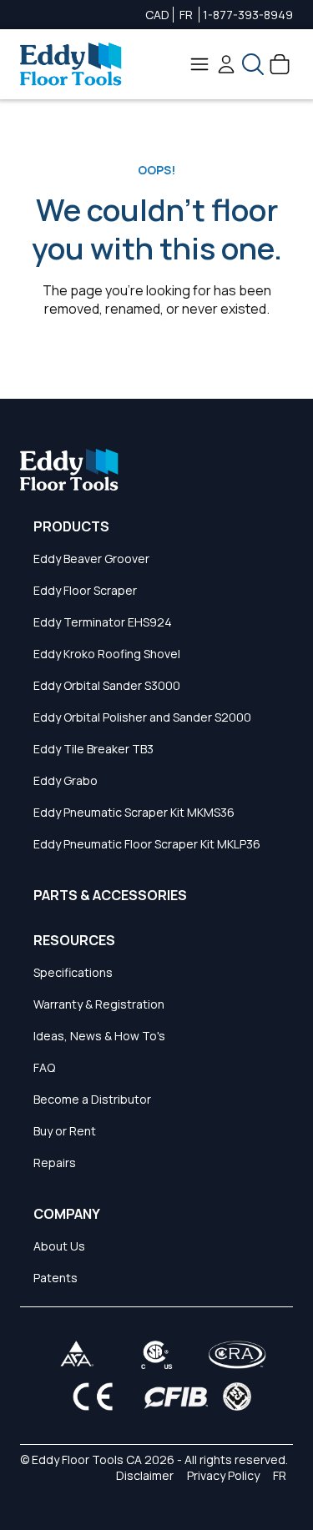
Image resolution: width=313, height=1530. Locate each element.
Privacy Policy (223, 1475)
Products (71, 526)
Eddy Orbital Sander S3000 (106, 685)
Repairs (54, 1162)
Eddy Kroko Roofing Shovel (106, 654)
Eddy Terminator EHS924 (102, 622)
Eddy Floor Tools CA (87, 1459)
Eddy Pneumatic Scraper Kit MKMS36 (134, 812)
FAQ (44, 1067)
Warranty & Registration (98, 1004)
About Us (59, 1246)
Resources (74, 940)
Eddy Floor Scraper (85, 590)
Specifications (73, 972)
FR (186, 15)
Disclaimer (145, 1475)
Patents (55, 1278)
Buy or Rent (64, 1131)
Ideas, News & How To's (99, 1036)
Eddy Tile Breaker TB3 (93, 749)
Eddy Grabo (65, 780)
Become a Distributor (92, 1099)
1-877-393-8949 (248, 15)
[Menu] (199, 64)
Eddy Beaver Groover (91, 558)
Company (66, 1214)
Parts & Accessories (110, 895)
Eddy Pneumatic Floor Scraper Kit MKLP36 (146, 844)
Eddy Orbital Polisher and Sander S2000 (142, 717)
